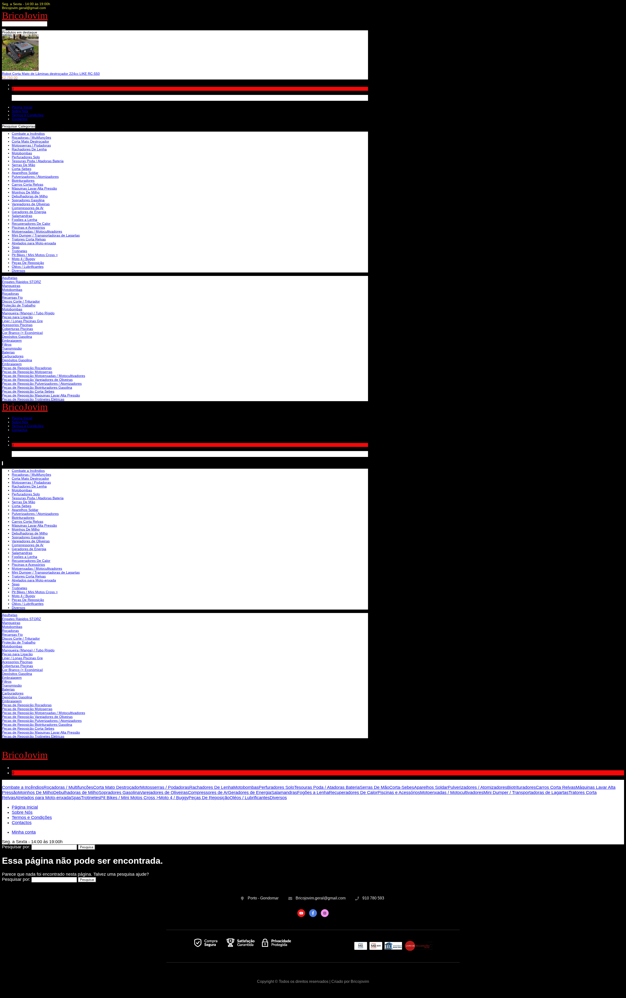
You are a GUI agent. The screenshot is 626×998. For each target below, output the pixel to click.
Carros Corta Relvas (27, 184)
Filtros (6, 344)
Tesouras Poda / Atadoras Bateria (38, 161)
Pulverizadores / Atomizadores (35, 177)
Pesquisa (86, 847)
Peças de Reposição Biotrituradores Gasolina (37, 387)
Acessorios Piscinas (17, 325)
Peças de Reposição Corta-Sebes (28, 391)
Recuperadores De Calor (31, 224)
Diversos (18, 270)
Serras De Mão (23, 165)
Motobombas (12, 290)
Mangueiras (11, 286)
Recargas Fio (12, 297)
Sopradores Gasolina (28, 200)
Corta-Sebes (21, 169)
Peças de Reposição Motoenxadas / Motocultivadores (43, 376)
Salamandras (22, 216)
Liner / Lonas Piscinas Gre (22, 321)
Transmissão (12, 348)
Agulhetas (9, 278)
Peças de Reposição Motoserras (27, 372)
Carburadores (12, 356)
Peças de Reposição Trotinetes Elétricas (33, 399)
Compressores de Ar (28, 208)
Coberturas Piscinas (17, 329)
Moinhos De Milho (26, 192)
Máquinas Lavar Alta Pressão (34, 188)
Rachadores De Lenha (29, 149)
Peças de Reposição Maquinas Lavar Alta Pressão (41, 395)
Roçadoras (10, 293)
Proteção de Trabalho (18, 305)
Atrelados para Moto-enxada (34, 243)
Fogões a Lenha (24, 220)
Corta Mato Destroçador (30, 141)
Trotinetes (19, 251)
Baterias (8, 352)
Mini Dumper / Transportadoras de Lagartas (46, 235)
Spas (16, 247)
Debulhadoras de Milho (30, 196)
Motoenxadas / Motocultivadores (37, 231)
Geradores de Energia (29, 212)
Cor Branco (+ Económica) (22, 333)
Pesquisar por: (16, 846)
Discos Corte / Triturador (21, 301)
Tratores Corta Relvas (29, 239)
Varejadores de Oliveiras (31, 204)
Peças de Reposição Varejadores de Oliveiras (37, 380)
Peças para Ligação (17, 317)
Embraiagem (12, 340)
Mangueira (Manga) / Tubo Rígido (28, 313)
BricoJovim (25, 15)
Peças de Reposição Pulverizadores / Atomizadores (42, 384)
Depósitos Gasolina (17, 337)
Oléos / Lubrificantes (28, 267)
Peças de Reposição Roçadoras (27, 368)
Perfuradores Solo (26, 157)
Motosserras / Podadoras (31, 145)
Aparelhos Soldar (25, 173)
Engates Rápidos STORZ (21, 282)
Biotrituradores (23, 180)
